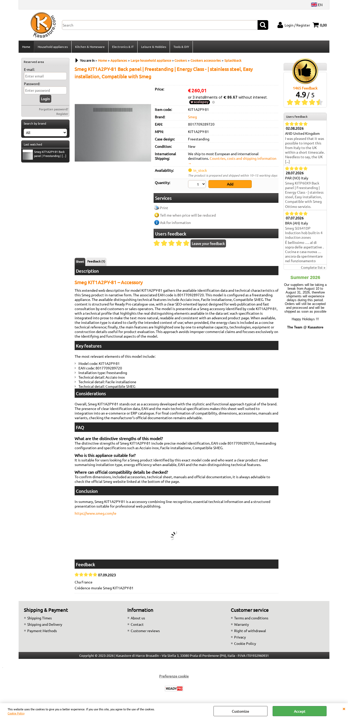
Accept (299, 711)
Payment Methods (42, 630)
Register (62, 114)
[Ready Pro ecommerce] (174, 688)
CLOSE (343, 708)
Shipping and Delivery (44, 624)
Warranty (241, 624)
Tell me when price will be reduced (188, 215)
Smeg (192, 116)
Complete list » (313, 267)
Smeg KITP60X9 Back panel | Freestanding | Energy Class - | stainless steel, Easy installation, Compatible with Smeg (304, 192)
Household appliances (53, 47)
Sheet (80, 261)
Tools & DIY (181, 47)
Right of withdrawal (250, 630)
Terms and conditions (251, 618)
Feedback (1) (96, 261)
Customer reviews (145, 630)
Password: (32, 83)
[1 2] (197, 184)
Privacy (240, 637)
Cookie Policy (16, 713)
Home (26, 47)
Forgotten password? (53, 109)
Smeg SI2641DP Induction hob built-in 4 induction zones (304, 232)
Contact (137, 624)
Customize (240, 711)
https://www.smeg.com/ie (95, 513)
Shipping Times (39, 618)
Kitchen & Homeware (90, 47)
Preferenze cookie (174, 676)
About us (138, 618)
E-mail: (29, 69)
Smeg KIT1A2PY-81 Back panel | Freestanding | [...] (50, 154)
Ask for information (175, 222)
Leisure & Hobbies (153, 47)
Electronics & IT (123, 47)
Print (164, 207)
